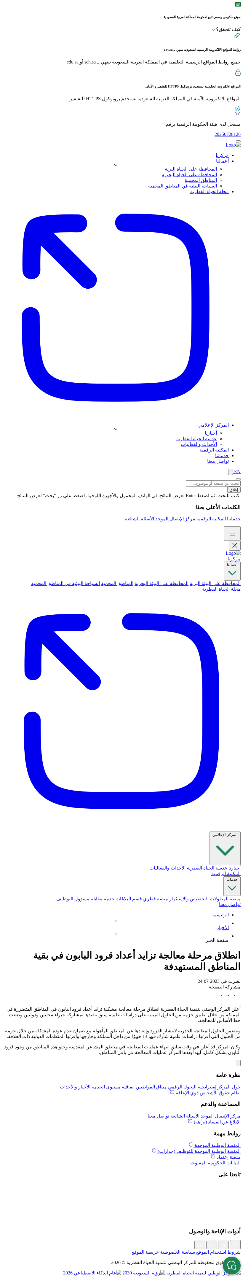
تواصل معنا (230, 904)
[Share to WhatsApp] (224, 993)
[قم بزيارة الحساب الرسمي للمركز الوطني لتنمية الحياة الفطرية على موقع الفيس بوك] (121, 1212)
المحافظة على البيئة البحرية (161, 583)
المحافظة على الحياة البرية (191, 168)
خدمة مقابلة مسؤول (94, 898)
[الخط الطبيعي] (211, 1245)
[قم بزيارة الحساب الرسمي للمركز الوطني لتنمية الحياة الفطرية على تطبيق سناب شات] (121, 1206)
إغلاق (234, 489)
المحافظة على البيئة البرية (215, 583)
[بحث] (230, 472)
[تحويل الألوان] (235, 1244)
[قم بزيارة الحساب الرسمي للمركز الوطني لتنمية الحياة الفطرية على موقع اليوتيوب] (121, 1219)
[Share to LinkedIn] (218, 993)
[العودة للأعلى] (238, 1063)
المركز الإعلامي (225, 834)
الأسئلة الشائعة (139, 518)
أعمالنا (232, 564)
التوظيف (64, 898)
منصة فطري (155, 898)
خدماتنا (234, 518)
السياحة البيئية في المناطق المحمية (182, 185)
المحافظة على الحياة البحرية (189, 174)
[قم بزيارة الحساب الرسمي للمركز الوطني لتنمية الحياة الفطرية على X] (121, 1186)
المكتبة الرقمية (211, 518)
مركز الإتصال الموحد (175, 518)
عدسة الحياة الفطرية (196, 438)
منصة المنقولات (225, 898)
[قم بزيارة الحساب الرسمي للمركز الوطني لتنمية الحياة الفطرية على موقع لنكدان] (121, 1193)
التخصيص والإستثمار (189, 898)
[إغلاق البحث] (238, 479)
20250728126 (228, 134)
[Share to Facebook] (237, 993)
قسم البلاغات (129, 898)
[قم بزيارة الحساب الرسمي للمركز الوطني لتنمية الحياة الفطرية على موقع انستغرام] (121, 1199)
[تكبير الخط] (223, 1245)
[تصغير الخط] (199, 1245)
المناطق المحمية (201, 180)
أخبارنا (211, 432)
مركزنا (234, 558)
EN (237, 471)
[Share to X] (231, 993)
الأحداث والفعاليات (199, 444)
